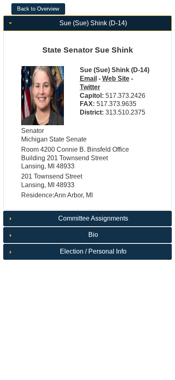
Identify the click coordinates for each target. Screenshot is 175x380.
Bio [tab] (93, 234)
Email (88, 78)
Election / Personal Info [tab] (93, 251)
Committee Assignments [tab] (93, 218)
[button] (38, 9)
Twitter (90, 87)
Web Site (115, 78)
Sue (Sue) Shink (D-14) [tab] (93, 23)
